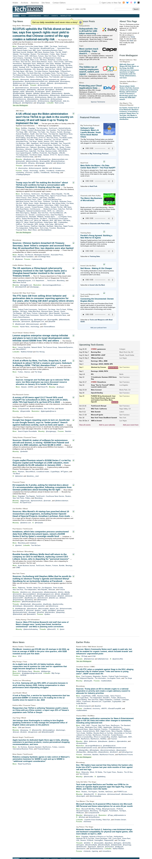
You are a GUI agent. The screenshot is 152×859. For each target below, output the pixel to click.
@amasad (60, 610)
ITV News (16, 62)
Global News (48, 222)
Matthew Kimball (26, 352)
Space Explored (94, 729)
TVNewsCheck (65, 71)
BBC (34, 50)
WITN (65, 69)
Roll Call (69, 209)
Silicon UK (37, 220)
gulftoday (48, 136)
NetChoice (109, 791)
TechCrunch (62, 46)
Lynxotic (27, 207)
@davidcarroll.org (26, 319)
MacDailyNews (46, 230)
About (46, 16)
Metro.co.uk (34, 60)
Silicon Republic (56, 194)
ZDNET (64, 52)
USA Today (68, 62)
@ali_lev (66, 101)
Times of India (59, 62)
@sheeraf (68, 596)
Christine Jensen (120, 820)
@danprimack (32, 95)
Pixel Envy (57, 145)
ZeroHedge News (42, 77)
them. (15, 73)
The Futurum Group (50, 347)
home (133, 37)
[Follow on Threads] (131, 3)
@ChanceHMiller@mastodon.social (113, 748)
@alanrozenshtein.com (60, 159)
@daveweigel (68, 88)
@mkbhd (87, 843)
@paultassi (108, 843)
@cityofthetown (94, 817)
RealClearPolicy (49, 149)
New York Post (50, 69)
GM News (23, 311)
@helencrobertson (61, 500)
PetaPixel (34, 226)
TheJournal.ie (55, 75)
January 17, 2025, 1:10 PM (76, 9)
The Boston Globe (35, 155)
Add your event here (130, 425)
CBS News (33, 56)
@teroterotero (50, 612)
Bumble (61, 565)
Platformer (21, 588)
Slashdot (68, 431)
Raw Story (21, 73)
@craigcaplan (40, 91)
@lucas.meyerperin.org (51, 79)
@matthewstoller (19, 93)
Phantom (21, 471)
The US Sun (57, 139)
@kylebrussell (20, 324)
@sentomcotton (18, 101)
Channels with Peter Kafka (100, 223)
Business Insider (51, 151)
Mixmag (52, 65)
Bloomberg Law (45, 203)
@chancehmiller (43, 85)
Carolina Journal (62, 60)
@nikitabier (59, 89)
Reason (63, 54)
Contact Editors (59, 3)
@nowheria (29, 600)
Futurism (104, 729)
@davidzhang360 (48, 732)
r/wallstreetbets (106, 681)
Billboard (45, 220)
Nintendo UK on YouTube (85, 838)
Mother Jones (28, 203)
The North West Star (33, 73)
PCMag (69, 309)
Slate (58, 54)
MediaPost (51, 60)
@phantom (19, 476)
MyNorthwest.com (22, 147)
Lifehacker (28, 149)
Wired (26, 222)
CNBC (46, 46)
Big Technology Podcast (99, 153)
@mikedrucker (81, 847)
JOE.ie (18, 218)
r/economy (96, 708)
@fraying (31, 163)
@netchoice (102, 794)
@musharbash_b (19, 610)
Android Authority (65, 128)
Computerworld (23, 408)
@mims (60, 592)
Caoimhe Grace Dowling (92, 820)
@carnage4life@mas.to (93, 746)
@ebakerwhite (54, 81)
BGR (51, 220)
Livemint (61, 747)
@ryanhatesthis (21, 163)
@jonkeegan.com (40, 319)
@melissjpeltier (38, 596)
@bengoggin (40, 163)
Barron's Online (63, 155)
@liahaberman (89, 659)
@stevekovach (42, 598)
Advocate (51, 589)
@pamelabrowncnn (22, 88)
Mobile (15, 3)
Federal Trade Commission (27, 309)
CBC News (19, 207)
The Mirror (43, 218)
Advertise (35, 3)
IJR (65, 213)
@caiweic (23, 732)
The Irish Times (62, 73)
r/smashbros (106, 851)
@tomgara (41, 165)
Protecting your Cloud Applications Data (90, 86)
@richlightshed (27, 103)
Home (16, 16)
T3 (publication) (114, 729)
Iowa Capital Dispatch (23, 153)
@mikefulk (24, 451)
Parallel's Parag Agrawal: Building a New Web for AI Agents (96, 236)
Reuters (33, 54)
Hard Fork (93, 186)
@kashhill (51, 321)
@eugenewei (32, 732)
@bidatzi (62, 598)
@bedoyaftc (88, 681)
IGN (34, 69)
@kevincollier (88, 776)
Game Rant (126, 838)
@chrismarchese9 (113, 794)
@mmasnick (24, 79)
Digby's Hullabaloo (105, 699)
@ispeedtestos (103, 752)
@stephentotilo (116, 845)
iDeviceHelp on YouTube (122, 733)
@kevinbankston (63, 97)
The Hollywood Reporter (21, 75)
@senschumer (28, 165)
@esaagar (32, 612)
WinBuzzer (41, 63)
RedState (50, 226)
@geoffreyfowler (56, 101)
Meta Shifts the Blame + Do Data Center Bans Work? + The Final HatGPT (97, 166)
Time (25, 661)
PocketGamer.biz (22, 217)
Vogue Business (50, 67)
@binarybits (29, 91)
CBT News (27, 313)
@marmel (40, 612)
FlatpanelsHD (108, 840)
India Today (50, 63)
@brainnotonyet (50, 596)
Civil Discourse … (36, 209)
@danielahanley (33, 99)
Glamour (27, 372)
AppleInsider (107, 727)
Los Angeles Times (48, 73)
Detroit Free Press (46, 315)
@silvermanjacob (35, 168)
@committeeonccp (19, 99)
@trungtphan (49, 89)
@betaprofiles (83, 750)
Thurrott (94, 725)
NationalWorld (21, 139)
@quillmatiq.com (30, 598)
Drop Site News (32, 138)
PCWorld (120, 809)
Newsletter (65, 16)
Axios (39, 50)
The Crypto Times (109, 772)
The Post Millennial (63, 149)
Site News (46, 3)
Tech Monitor (84, 774)
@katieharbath (25, 604)
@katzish (61, 596)
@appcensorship (67, 95)
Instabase (32, 543)
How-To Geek (61, 309)
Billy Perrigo (56, 673)
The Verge (53, 46)
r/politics (42, 170)
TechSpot (122, 811)
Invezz (50, 62)
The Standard (67, 67)
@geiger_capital (18, 91)
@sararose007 (18, 598)
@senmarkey (23, 168)
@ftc (44, 324)
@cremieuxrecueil (46, 88)
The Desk (65, 145)
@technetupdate (95, 796)
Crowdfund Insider (42, 471)
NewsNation (30, 77)
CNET (18, 130)
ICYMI (93, 656)
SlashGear (56, 136)
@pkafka (36, 93)
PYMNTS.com (122, 791)
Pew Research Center (21, 394)
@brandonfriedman (58, 161)
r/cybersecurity (36, 259)
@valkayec (60, 387)
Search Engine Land (24, 50)
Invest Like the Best (97, 285)
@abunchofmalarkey (30, 629)
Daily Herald (59, 141)
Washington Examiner (35, 205)
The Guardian (24, 54)
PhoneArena (17, 63)
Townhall (22, 67)
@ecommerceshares (107, 750)
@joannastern (121, 750)
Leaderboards (34, 16)
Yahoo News (48, 205)
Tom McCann (36, 545)
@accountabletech (29, 594)
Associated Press (63, 48)
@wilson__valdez (41, 610)
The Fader (41, 132)
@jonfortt (18, 545)
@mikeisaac (57, 168)
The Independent (22, 155)
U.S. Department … (39, 280)
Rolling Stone (30, 136)
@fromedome (45, 93)
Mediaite (58, 63)
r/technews (87, 754)
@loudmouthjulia (91, 845)
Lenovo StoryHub (24, 347)
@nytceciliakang (36, 79)
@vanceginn (80, 796)
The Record (29, 255)
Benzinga (67, 132)
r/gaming (95, 851)
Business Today (48, 52)
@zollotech (114, 752)
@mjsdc (43, 83)
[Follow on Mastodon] (135, 3)
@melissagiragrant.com (45, 594)
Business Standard (34, 747)
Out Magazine (47, 588)
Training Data (95, 256)
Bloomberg (26, 25)
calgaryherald (17, 65)
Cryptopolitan (63, 222)
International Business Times (52, 50)
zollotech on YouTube (83, 735)
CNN (17, 180)
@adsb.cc (112, 741)
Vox (47, 132)
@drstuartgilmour (49, 730)
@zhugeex (117, 843)
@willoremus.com (19, 83)
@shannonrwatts (66, 608)
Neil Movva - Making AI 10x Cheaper (96, 268)
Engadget (31, 128)
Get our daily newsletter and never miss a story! (55, 22)
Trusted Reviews (37, 207)
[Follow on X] (138, 3)
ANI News (43, 60)
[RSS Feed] (124, 3)
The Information (43, 54)
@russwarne (34, 88)
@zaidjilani (52, 610)
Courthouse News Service (40, 75)
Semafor (32, 215)
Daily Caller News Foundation (23, 256)
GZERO (30, 387)
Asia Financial (45, 143)
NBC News (38, 52)
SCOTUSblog (20, 138)
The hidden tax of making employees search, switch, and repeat (89, 70)
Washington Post (67, 75)
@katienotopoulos (50, 592)
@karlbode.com (28, 159)
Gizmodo (19, 196)
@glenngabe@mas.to (48, 411)
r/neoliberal (50, 170)
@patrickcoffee (117, 659)
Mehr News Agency (22, 213)
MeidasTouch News (50, 209)
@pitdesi (29, 93)
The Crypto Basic (82, 698)
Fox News (30, 139)
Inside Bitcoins (81, 703)
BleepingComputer (24, 280)
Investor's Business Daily (36, 130)
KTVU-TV (42, 138)
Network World (36, 347)
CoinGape (125, 699)
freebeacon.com (21, 215)
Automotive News (60, 315)
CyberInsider (43, 313)
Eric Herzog (40, 352)
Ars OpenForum (25, 502)
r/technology (33, 170)
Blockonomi (121, 698)
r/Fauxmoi (28, 172)
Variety (40, 141)
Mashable (54, 143)
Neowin (56, 311)
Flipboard (33, 147)
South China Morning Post (52, 199)
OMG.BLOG (62, 151)
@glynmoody (24, 500)
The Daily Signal (18, 71)
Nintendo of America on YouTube (100, 836)
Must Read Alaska (22, 209)
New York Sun (26, 62)
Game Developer (101, 838)
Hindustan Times (65, 201)
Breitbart (30, 52)
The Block (16, 473)
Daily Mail (32, 151)
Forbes (52, 54)
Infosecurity (20, 136)
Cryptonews (86, 701)
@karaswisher (37, 604)
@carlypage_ (35, 287)
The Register (45, 194)
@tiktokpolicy (31, 89)
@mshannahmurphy (20, 612)
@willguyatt (17, 103)
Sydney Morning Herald (30, 218)
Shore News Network (39, 62)
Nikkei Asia (45, 65)
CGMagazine (20, 211)
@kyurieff (40, 89)
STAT (20, 656)
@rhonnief (29, 610)
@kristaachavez (127, 794)
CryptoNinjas (55, 471)
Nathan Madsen (118, 848)
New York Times (50, 56)
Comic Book (64, 205)
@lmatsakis (39, 523)
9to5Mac (24, 128)
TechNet (101, 791)
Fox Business (20, 143)
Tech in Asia (44, 228)
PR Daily (84, 656)
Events (55, 16)
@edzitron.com (25, 523)
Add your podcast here (98, 327)
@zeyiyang (24, 730)
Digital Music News (65, 134)
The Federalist (54, 77)
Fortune (41, 56)
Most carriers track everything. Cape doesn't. (88, 51)
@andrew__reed (33, 476)
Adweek (15, 54)
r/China (25, 170)
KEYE (59, 67)
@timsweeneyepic (19, 89)
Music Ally (40, 69)
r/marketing (20, 172)
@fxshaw (82, 817)
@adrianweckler (30, 101)
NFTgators (64, 471)
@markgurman (127, 752)
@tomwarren (80, 848)
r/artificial (23, 675)
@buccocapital (43, 608)
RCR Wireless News (25, 671)
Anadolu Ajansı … (51, 217)
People (64, 136)
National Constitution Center (36, 211)
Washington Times (29, 63)
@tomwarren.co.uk (90, 815)
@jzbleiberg (101, 776)
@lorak (57, 594)
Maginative (97, 676)
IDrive (81, 83)
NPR (14, 50)
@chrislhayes (17, 606)
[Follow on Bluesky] (127, 3)
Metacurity (85, 772)
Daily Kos (61, 209)
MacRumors (47, 747)
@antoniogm (60, 730)
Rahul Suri (106, 820)
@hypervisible (25, 411)
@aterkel (49, 163)
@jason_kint (51, 97)
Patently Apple (54, 71)
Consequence (69, 77)
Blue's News (32, 230)
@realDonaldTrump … (21, 48)
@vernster (16, 321)
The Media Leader (65, 138)
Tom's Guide (80, 733)
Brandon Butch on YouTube (103, 733)
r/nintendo (87, 851)
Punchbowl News (19, 77)
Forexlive (52, 228)
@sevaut (16, 732)
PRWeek (40, 217)
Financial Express (43, 749)
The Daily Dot (53, 134)
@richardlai (127, 843)
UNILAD (59, 69)
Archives (24, 3)
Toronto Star (37, 58)
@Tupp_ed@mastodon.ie (117, 815)
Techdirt (59, 132)
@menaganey (65, 81)
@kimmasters (42, 600)
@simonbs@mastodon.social (86, 748)
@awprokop (60, 612)
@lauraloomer (32, 608)
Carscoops (65, 313)
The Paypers (92, 791)
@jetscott (100, 847)
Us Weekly (60, 65)
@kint (86, 741)
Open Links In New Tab (111, 3)
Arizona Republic (29, 196)
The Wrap (60, 56)
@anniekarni (31, 614)
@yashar (98, 706)
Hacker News (24, 326)
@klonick (50, 83)
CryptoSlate (107, 701)
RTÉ (27, 67)
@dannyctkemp (56, 93)
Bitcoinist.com (96, 701)
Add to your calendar (107, 425)
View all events (85, 425)
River (23, 16)
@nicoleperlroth (20, 287)
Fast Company (18, 58)
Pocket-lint (47, 139)
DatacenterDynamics (65, 347)
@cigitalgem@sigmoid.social (32, 673)
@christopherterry (61, 83)
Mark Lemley (59, 103)
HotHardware (118, 836)
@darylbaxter (102, 741)
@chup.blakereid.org (43, 159)
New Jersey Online (58, 203)
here (131, 41)
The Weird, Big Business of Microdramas (91, 199)
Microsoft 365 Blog (88, 809)
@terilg (67, 592)
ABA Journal (59, 224)
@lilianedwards (64, 319)
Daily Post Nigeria (57, 215)
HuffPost (35, 153)
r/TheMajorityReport (23, 174)
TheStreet (46, 201)
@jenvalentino (122, 741)
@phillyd (45, 168)
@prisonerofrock (36, 500)
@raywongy (127, 845)
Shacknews (66, 63)
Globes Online (29, 333)
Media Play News (34, 65)
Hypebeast (35, 143)
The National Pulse (37, 67)
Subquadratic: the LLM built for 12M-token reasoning (88, 31)
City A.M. (19, 203)
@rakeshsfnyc (44, 95)
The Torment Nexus (64, 130)
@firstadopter (94, 750)
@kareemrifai (36, 730)
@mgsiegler (41, 103)
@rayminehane (18, 600)
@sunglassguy (51, 431)
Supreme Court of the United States (30, 46)
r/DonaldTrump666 (114, 708)
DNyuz (78, 701)
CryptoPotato (86, 696)
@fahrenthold (17, 614)
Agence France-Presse (58, 196)
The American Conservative (58, 218)
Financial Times (21, 230)
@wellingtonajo (20, 608)
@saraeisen (58, 88)
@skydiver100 (89, 794)
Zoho (81, 64)
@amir (48, 91)
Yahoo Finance (18, 56)
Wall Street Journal (19, 52)
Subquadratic (84, 26)
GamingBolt (98, 840)
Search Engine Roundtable (27, 431)
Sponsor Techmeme (98, 102)
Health (32, 134)
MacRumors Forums (107, 754)
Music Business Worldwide (22, 69)
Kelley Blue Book (34, 311)
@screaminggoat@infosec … (53, 285)
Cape (81, 46)
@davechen (61, 163)
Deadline (51, 198)
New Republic (53, 153)
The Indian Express (41, 71)
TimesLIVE (66, 143)
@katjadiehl (65, 594)
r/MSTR (104, 708)
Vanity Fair (37, 588)
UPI (25, 205)
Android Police (47, 145)
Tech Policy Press (43, 196)
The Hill (58, 52)
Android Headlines (22, 134)
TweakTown (40, 136)
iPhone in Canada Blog (21, 60)
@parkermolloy (58, 604)
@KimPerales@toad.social (31, 601)
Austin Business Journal (26, 565)
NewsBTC (106, 698)
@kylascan (19, 259)
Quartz (15, 67)
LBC (25, 65)
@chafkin (28, 596)
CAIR (26, 56)
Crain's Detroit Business (21, 317)
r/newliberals (45, 172)
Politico (47, 207)
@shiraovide (20, 161)
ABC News (29, 71)
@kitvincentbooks (32, 161)
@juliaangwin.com (37, 321)
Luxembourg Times (42, 215)
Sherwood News (47, 311)
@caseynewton (18, 81)
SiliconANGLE (21, 349)
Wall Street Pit (43, 387)
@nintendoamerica (96, 848)
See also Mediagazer (20, 105)
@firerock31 (51, 629)
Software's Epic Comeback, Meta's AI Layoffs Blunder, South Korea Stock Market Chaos (90, 132)
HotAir (36, 203)
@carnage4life (45, 161)
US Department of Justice (52, 58)
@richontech (109, 847)
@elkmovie (93, 741)
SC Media (98, 772)
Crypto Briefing (81, 699)
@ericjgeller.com (26, 285)
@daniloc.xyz (53, 598)
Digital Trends (38, 149)
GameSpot (28, 58)
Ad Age (41, 224)
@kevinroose (53, 606)
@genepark (92, 847)
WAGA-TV (19, 222)
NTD (39, 157)
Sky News (68, 65)
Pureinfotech (113, 811)
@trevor (63, 79)
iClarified (114, 737)
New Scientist (34, 48)
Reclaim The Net (57, 207)
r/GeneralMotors (49, 326)
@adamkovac (56, 91)
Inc (54, 211)
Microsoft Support (82, 811)
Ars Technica (25, 194)
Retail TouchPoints (36, 222)
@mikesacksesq (40, 97)
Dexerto (28, 727)
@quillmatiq (47, 604)
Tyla (60, 143)
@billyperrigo (45, 671)
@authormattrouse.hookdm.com (36, 81)
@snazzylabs (98, 843)
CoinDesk (117, 699)
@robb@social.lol (109, 746)
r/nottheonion (60, 170)
